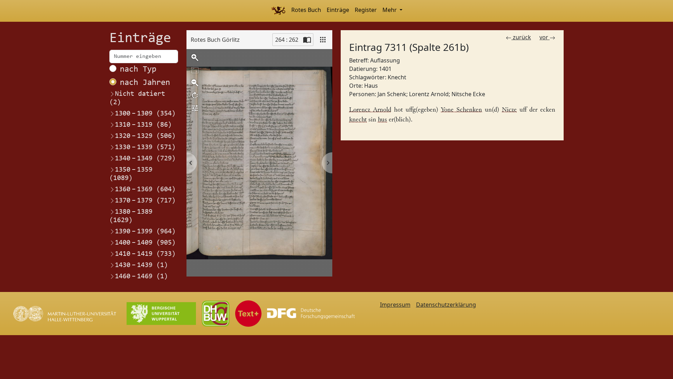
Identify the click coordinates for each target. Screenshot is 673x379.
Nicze (509, 110)
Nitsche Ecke (468, 94)
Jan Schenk (392, 94)
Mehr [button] (390, 10)
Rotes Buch (306, 10)
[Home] (278, 11)
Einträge (338, 10)
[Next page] (327, 162)
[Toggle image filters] (195, 108)
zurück (521, 37)
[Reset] (195, 70)
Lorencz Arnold (370, 110)
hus (382, 120)
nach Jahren (145, 83)
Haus (371, 85)
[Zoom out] (195, 83)
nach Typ (138, 69)
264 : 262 (286, 40)
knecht (358, 120)
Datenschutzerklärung (446, 304)
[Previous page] (191, 162)
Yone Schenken (461, 110)
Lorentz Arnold (429, 94)
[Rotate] (195, 95)
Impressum (395, 304)
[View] (322, 39)
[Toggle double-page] (307, 39)
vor (544, 37)
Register (366, 10)
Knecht (397, 77)
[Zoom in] (195, 57)
